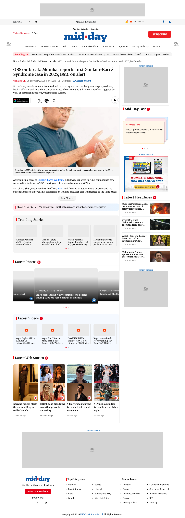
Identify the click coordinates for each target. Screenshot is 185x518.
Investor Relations (158, 493)
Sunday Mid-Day (140, 46)
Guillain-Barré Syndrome (51, 180)
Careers (126, 498)
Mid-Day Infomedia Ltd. (91, 514)
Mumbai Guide (89, 46)
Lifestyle (107, 46)
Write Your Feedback (37, 491)
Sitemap (153, 502)
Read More (66, 198)
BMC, (60, 188)
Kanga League (153, 55)
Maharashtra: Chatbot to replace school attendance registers (73, 207)
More (155, 46)
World (74, 46)
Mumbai (29, 46)
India (64, 46)
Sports (122, 46)
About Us (127, 484)
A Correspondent (82, 80)
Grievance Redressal (159, 489)
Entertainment (48, 46)
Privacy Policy (130, 502)
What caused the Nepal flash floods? (124, 55)
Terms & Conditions (159, 484)
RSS (151, 498)
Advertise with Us (131, 493)
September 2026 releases (90, 55)
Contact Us (128, 489)
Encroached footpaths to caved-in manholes (53, 55)
